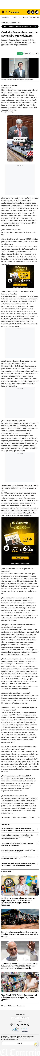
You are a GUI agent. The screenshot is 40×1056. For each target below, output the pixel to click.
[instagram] (18, 1025)
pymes (12, 105)
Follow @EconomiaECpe (7, 112)
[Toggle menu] (3, 12)
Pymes (32, 817)
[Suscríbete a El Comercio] (33, 12)
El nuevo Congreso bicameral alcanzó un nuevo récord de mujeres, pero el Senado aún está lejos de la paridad (18, 864)
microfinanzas (28, 97)
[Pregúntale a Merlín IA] (36, 1045)
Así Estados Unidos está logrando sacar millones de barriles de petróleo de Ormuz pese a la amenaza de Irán (17, 829)
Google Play (25, 1018)
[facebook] (12, 1025)
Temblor (14, 17)
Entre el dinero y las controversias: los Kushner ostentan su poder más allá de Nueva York (18, 857)
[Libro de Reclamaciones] (24, 1029)
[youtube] (22, 1025)
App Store (15, 1018)
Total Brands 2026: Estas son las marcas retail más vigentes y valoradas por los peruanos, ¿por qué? (19, 997)
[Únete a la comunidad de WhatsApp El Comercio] (20, 53)
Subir (18, 1043)
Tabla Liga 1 (33, 17)
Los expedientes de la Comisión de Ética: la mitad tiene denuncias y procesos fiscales (17, 844)
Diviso (10, 90)
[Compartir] (37, 53)
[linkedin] (25, 1025)
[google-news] (28, 1025)
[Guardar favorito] (33, 53)
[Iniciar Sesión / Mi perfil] (37, 12)
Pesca (19, 17)
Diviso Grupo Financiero (20, 817)
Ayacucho (25, 17)
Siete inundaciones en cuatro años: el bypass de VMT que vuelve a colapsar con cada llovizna (18, 851)
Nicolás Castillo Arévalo (11, 85)
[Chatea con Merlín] (29, 12)
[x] (15, 1025)
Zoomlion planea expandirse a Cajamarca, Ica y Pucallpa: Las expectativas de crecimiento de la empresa (20, 934)
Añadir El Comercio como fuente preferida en (20, 26)
